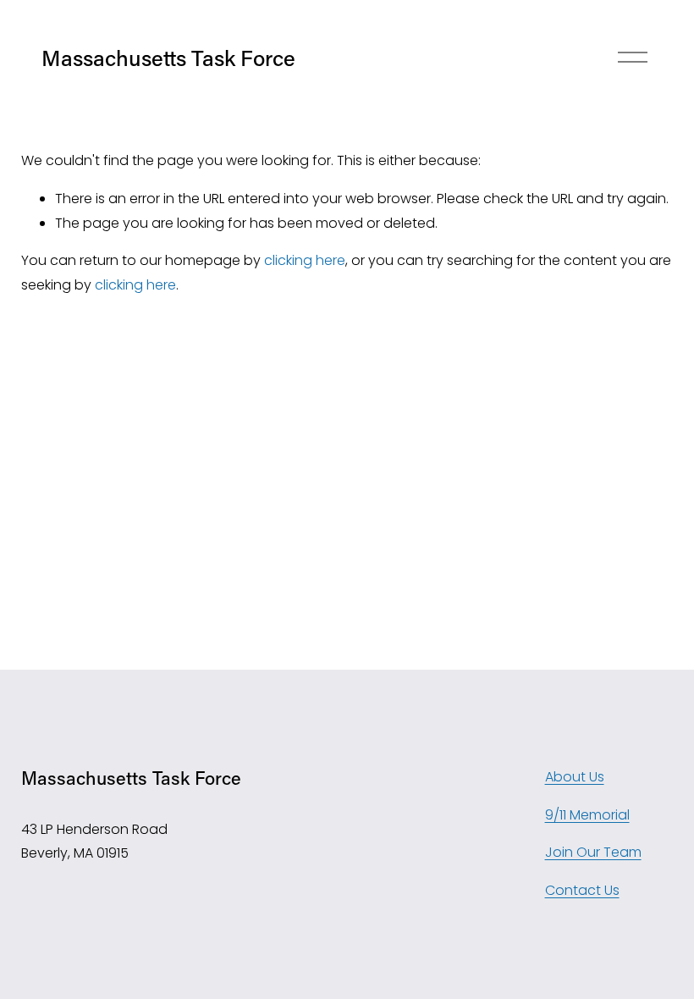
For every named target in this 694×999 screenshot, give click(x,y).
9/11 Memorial (587, 815)
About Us (574, 777)
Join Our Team (593, 852)
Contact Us (582, 890)
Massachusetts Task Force (168, 57)
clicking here (304, 260)
